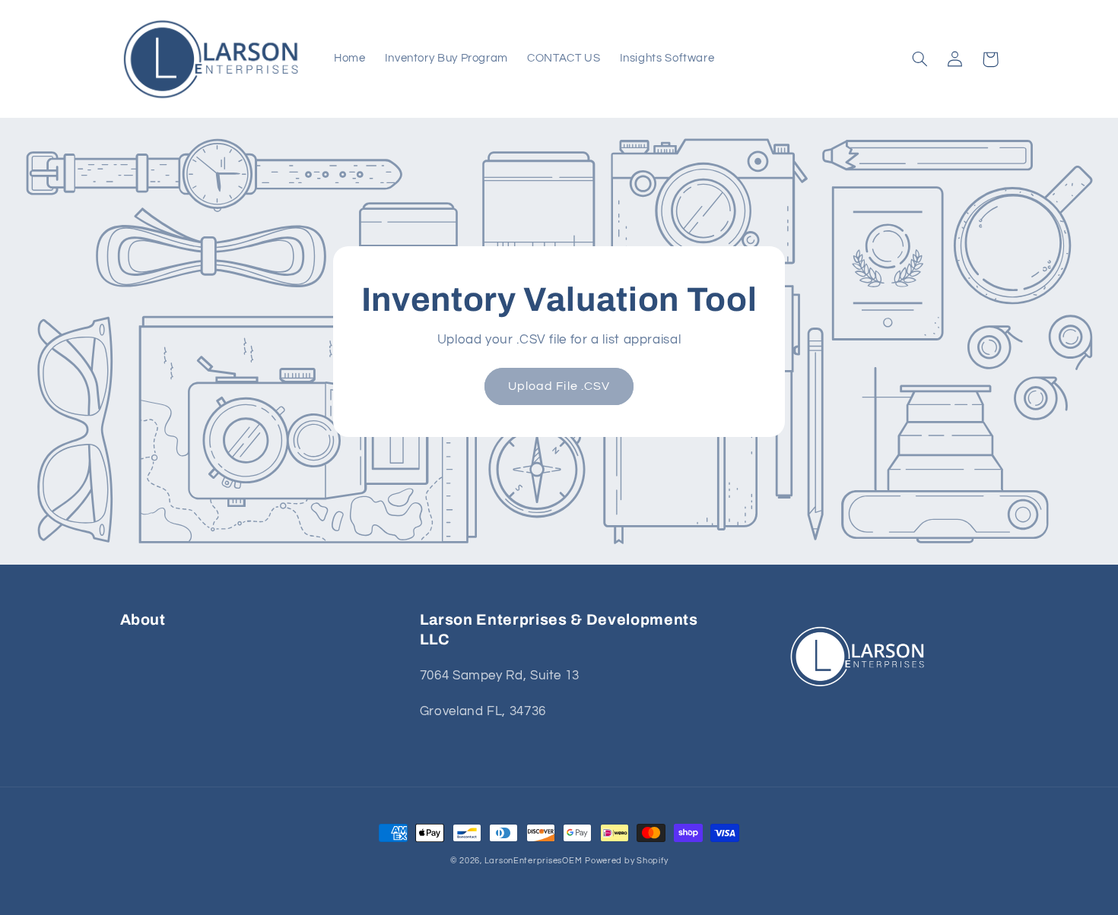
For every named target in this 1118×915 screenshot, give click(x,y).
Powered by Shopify (626, 860)
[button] (920, 59)
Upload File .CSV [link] (559, 386)
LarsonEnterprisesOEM (533, 860)
